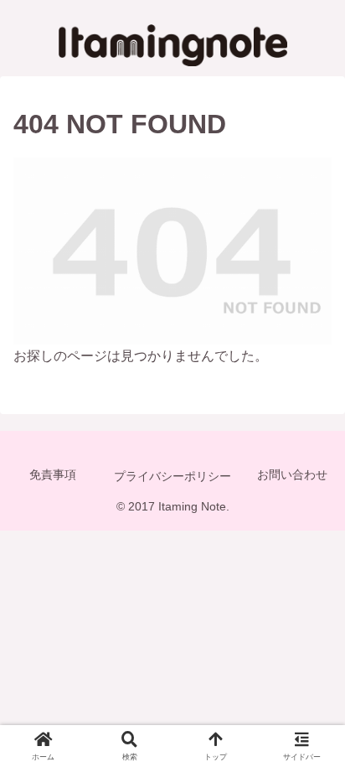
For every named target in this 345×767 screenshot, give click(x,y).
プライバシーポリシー (172, 476)
